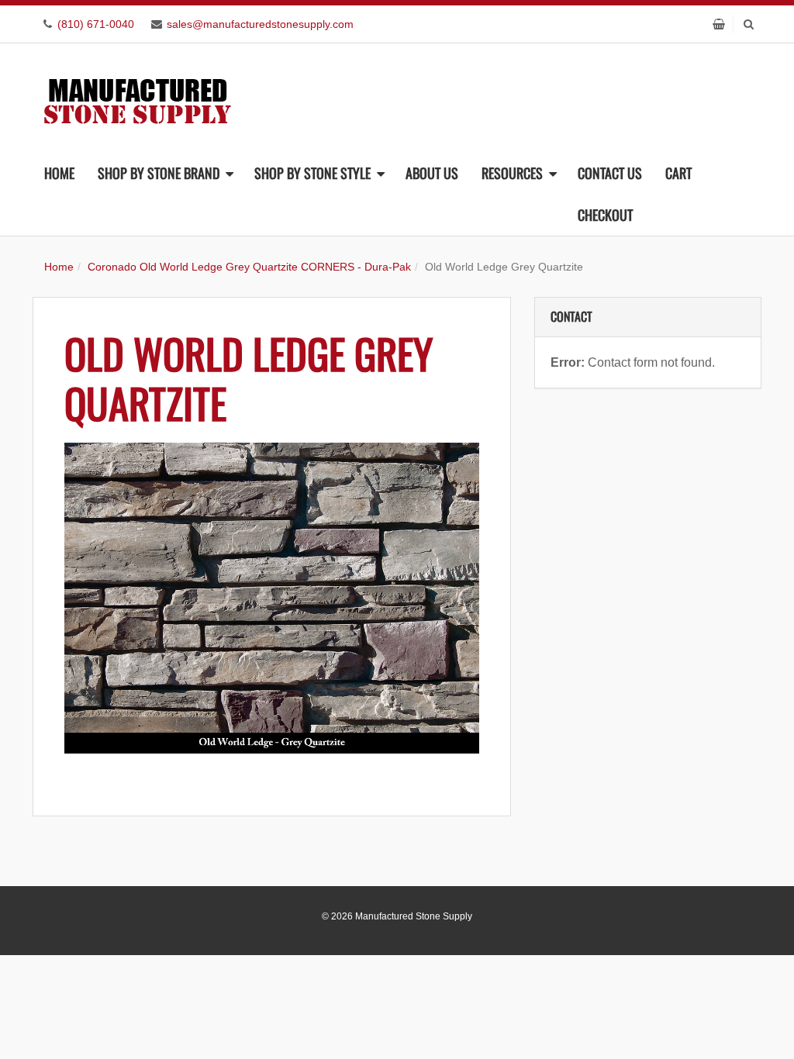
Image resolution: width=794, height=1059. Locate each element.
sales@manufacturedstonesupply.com (260, 24)
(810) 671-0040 (95, 24)
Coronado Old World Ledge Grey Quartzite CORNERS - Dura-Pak (249, 266)
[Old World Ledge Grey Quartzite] (271, 598)
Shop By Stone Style (312, 173)
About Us (432, 173)
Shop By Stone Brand (158, 173)
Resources (512, 173)
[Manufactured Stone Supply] (137, 96)
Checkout (605, 215)
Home (59, 173)
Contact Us (610, 173)
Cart (678, 173)
